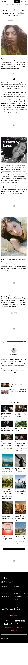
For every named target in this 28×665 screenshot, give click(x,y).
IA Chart (3, 603)
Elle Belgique (4, 590)
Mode (3, 4)
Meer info (22, 609)
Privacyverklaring (18, 596)
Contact (16, 590)
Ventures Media (5, 596)
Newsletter (23, 1)
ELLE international (5, 593)
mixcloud (5, 304)
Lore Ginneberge (15, 19)
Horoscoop (19, 4)
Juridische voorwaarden (20, 593)
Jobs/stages (17, 586)
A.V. (2, 599)
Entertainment (14, 403)
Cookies (16, 599)
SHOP (16, 1)
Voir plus (14, 549)
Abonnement (4, 586)
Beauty (7, 4)
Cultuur (13, 4)
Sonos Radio (23, 302)
